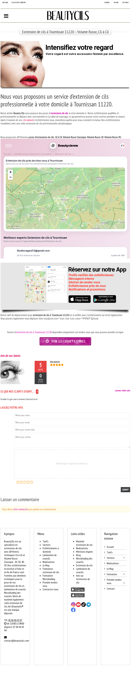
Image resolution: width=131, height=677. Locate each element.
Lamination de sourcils (50, 556)
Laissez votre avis (122, 390)
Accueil (110, 547)
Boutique (5, 2)
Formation (112, 574)
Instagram (125, 2)
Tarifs (45, 541)
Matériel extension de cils (84, 543)
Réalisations (49, 562)
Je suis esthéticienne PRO (18, 2)
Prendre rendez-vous (114, 581)
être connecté (20, 509)
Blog (78, 555)
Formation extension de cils (51, 570)
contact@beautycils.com (16, 640)
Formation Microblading (49, 577)
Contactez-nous (51, 589)
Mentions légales (84, 551)
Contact (111, 588)
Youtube (115, 2)
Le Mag (46, 565)
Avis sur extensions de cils (83, 579)
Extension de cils (84, 565)
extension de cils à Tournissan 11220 (34, 332)
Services (46, 544)
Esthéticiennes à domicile (51, 549)
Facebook (107, 2)
